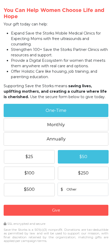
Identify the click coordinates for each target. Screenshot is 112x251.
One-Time (56, 110)
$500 (29, 189)
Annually (56, 139)
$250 (83, 173)
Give (56, 210)
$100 (29, 173)
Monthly (56, 124)
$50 (83, 156)
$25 (29, 156)
